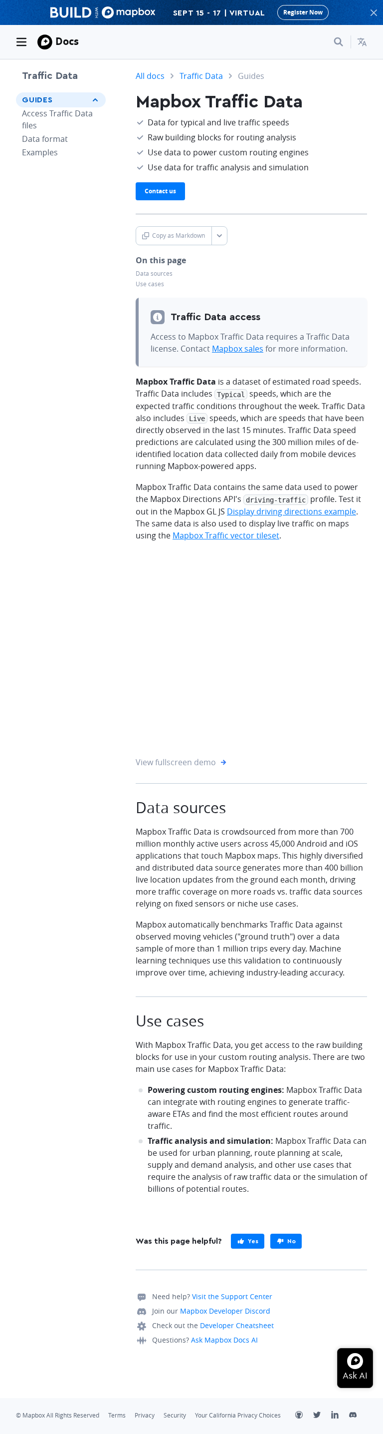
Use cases (150, 284)
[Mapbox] (44, 41)
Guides (37, 100)
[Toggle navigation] (21, 42)
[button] (362, 42)
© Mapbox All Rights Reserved (57, 1415)
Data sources (154, 273)
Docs (67, 41)
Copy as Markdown (178, 235)
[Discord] (358, 1416)
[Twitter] (322, 1416)
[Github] (304, 1416)
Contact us (160, 191)
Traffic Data (50, 76)
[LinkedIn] (340, 1416)
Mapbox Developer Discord (225, 1311)
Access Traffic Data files (57, 119)
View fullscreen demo (176, 761)
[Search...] (339, 42)
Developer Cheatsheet (237, 1325)
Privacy (145, 1415)
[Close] (373, 12)
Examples (40, 152)
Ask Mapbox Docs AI (224, 1340)
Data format (45, 138)
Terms (117, 1415)
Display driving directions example (291, 511)
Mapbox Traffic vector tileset (226, 535)
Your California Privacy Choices (238, 1415)
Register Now (303, 12)
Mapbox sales (237, 348)
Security (175, 1415)
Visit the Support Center (232, 1296)
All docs (150, 75)
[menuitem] (362, 42)
